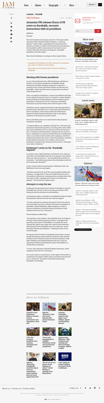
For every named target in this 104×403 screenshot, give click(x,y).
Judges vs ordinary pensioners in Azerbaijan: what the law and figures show (87, 223)
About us (6, 388)
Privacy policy (29, 388)
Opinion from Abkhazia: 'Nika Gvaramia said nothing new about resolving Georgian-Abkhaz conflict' (64, 343)
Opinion (38, 5)
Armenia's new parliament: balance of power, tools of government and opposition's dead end (32, 318)
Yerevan (29, 36)
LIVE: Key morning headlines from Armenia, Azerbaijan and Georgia (31, 342)
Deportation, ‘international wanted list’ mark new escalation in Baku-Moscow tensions (86, 68)
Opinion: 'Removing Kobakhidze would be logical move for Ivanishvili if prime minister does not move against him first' (32, 370)
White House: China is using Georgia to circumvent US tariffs (88, 77)
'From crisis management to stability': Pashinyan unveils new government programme (48, 342)
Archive (62, 18)
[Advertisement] (49, 277)
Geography (53, 5)
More (71, 5)
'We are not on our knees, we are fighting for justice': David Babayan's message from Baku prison (48, 368)
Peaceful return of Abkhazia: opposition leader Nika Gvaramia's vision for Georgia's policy (86, 85)
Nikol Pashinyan (33, 18)
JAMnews (29, 33)
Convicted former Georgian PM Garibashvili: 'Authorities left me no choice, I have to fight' (87, 156)
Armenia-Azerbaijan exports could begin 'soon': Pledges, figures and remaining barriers (64, 318)
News (26, 5)
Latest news (88, 100)
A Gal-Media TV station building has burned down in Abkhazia (64, 365)
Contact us (16, 388)
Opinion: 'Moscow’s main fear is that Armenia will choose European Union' (48, 317)
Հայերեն (30, 14)
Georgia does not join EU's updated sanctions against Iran (86, 94)
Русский (38, 14)
